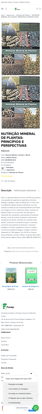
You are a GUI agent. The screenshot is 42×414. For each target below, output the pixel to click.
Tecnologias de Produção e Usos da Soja (11, 286)
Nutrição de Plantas (23, 15)
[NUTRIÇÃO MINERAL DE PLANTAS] (21, 74)
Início (3, 15)
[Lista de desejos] (40, 9)
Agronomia (10, 15)
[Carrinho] (37, 9)
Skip (25, 409)
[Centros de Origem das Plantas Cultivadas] (31, 275)
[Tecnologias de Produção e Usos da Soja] (11, 275)
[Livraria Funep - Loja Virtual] (17, 9)
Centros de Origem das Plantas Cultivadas (31, 286)
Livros (22, 251)
